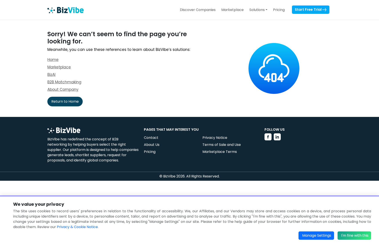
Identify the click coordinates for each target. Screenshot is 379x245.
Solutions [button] (257, 9)
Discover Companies (198, 9)
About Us (151, 144)
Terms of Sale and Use (221, 144)
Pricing (279, 9)
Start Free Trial (308, 9)
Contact (151, 137)
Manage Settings (316, 235)
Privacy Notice (214, 137)
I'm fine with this (354, 235)
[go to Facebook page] (268, 136)
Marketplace (232, 9)
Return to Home (65, 101)
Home (53, 59)
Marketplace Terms (219, 151)
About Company (63, 89)
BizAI (51, 74)
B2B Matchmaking (64, 82)
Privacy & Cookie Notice (77, 226)
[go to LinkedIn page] (277, 136)
